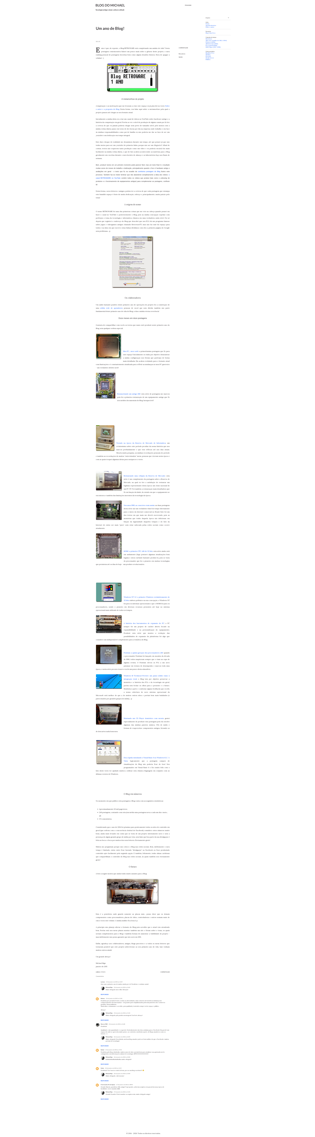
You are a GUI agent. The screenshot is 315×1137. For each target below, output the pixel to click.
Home (207, 24)
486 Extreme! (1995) (212, 44)
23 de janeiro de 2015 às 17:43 (113, 1049)
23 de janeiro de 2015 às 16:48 (117, 1024)
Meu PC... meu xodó (130, 351)
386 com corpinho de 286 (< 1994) (216, 40)
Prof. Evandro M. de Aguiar (108, 1084)
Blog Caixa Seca (210, 33)
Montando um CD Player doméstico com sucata (144, 718)
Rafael (102, 1049)
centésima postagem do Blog (149, 171)
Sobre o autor (210, 27)
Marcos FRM (104, 1024)
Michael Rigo (109, 987)
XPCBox (208, 54)
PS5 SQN (208, 56)
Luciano (103, 982)
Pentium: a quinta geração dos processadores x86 (143, 653)
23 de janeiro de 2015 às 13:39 (114, 982)
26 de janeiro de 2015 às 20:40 (122, 1057)
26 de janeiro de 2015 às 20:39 (122, 1037)
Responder (105, 994)
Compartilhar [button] (183, 48)
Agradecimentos (211, 25)
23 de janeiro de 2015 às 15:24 (122, 1013)
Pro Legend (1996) (211, 45)
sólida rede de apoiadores (111, 308)
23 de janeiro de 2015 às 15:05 (114, 998)
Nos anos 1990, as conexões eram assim (139, 505)
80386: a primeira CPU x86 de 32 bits (138, 551)
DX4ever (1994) (210, 42)
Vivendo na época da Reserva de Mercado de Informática (141, 443)
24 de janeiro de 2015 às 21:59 (113, 1068)
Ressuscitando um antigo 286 (128, 394)
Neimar (103, 998)
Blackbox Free (210, 53)
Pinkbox (208, 59)
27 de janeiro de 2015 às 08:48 (124, 1084)
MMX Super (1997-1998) (213, 47)
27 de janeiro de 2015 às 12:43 (122, 1092)
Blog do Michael (110, 5)
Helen (102, 1068)
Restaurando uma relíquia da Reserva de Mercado (144, 476)
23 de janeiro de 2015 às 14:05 (122, 987)
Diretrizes (209, 39)
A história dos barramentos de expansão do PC (144, 623)
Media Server (210, 58)
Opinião (181, 57)
